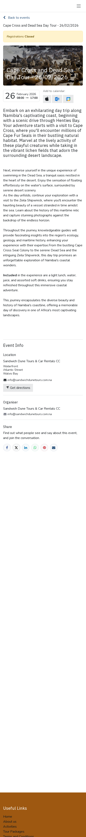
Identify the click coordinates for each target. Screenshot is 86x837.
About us (9, 821)
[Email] (54, 447)
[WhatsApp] (35, 447)
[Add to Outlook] (57, 99)
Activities (10, 826)
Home (7, 816)
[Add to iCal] (47, 99)
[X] (16, 447)
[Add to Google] (68, 99)
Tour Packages (13, 831)
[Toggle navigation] (79, 6)
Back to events (18, 17)
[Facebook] (7, 447)
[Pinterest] (44, 447)
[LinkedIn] (26, 447)
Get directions (19, 388)
